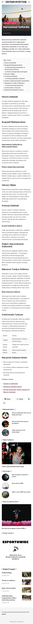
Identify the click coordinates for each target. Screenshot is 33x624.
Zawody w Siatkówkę (10, 384)
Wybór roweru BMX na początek (21, 492)
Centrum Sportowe (15, 1)
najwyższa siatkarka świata (12, 387)
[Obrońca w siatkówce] (26, 582)
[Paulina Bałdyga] (26, 574)
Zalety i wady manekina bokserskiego (13, 466)
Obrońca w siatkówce (8, 580)
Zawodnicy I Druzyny (10, 23)
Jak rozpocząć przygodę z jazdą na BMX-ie (14, 528)
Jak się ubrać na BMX (17, 483)
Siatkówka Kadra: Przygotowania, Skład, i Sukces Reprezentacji (9, 598)
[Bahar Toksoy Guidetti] (26, 590)
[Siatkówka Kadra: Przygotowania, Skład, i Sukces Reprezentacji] (26, 597)
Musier (4, 614)
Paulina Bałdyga (7, 572)
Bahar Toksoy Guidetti (9, 588)
